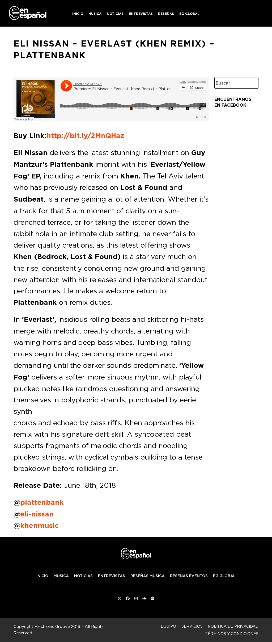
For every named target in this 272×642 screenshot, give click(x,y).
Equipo (168, 626)
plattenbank (42, 502)
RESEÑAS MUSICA (147, 575)
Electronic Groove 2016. (58, 626)
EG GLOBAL (224, 575)
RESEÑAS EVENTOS (189, 575)
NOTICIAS (83, 575)
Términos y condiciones (231, 633)
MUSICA (61, 575)
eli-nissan (37, 514)
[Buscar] (250, 82)
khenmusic (39, 525)
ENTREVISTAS (111, 575)
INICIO (42, 575)
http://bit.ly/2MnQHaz (85, 135)
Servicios (192, 626)
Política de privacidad (233, 626)
